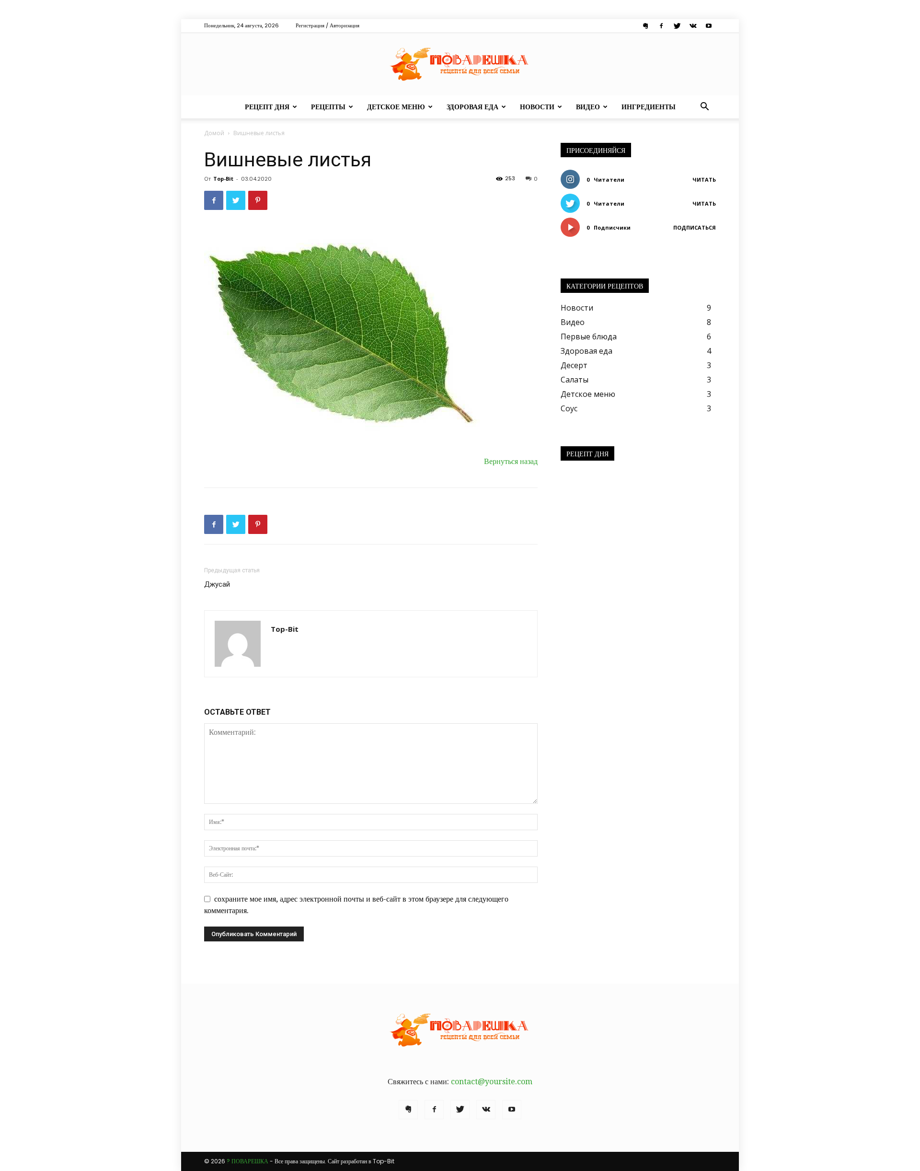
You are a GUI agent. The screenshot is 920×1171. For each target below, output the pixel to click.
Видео (588, 107)
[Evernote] (645, 26)
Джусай (217, 584)
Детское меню (396, 107)
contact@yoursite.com (491, 1081)
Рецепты (328, 107)
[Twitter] (677, 26)
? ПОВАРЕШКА (247, 1161)
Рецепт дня (267, 107)
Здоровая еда (472, 107)
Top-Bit (223, 178)
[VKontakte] (693, 26)
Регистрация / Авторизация (327, 25)
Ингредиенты (648, 107)
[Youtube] (709, 26)
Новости (537, 107)
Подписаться (694, 227)
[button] (704, 107)
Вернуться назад (511, 461)
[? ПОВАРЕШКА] (460, 64)
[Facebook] (661, 26)
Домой (214, 133)
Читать (704, 179)
